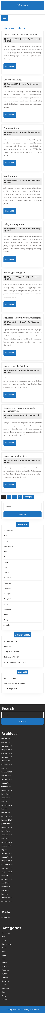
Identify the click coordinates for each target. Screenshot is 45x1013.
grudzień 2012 (6, 857)
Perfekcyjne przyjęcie (14, 272)
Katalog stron (10, 176)
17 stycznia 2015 (12, 229)
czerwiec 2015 (6, 764)
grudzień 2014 (6, 783)
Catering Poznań (9, 678)
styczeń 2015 (6, 779)
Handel (6, 551)
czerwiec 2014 (6, 798)
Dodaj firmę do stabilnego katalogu (20, 34)
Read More (10, 67)
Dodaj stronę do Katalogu (15, 366)
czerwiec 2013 (6, 835)
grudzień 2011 (6, 901)
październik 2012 (7, 864)
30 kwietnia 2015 (12, 132)
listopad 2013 (6, 820)
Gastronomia (8, 546)
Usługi (5, 620)
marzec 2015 (6, 776)
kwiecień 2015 (6, 772)
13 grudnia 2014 (12, 277)
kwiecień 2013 (6, 842)
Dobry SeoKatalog (12, 79)
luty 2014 (4, 809)
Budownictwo (8, 530)
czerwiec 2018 (6, 753)
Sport (5, 604)
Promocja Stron (11, 128)
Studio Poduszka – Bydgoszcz (14, 662)
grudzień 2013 (6, 816)
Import (5, 562)
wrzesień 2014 (6, 787)
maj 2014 (5, 801)
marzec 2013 (6, 846)
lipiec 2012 (5, 875)
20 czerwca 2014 (12, 460)
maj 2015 (5, 768)
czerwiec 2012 (6, 879)
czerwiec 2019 (6, 746)
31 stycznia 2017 (12, 39)
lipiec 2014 (5, 794)
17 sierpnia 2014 (12, 322)
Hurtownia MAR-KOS (11, 657)
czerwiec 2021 (6, 742)
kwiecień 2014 (6, 805)
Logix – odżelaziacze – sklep (14, 683)
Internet (6, 572)
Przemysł (6, 593)
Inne (5, 567)
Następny (28, 497)
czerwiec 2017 (6, 757)
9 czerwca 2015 (12, 84)
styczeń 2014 (6, 813)
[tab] (4, 18)
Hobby (5, 557)
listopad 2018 (6, 750)
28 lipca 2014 (11, 415)
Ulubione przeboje (10, 641)
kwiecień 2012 (6, 887)
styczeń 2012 (6, 898)
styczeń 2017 (6, 761)
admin (24, 39)
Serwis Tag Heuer (10, 689)
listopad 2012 (6, 861)
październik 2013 (7, 824)
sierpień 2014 (6, 790)
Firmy (5, 541)
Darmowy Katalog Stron (15, 456)
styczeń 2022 (6, 739)
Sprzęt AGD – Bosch (11, 652)
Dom (5, 536)
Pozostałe (7, 578)
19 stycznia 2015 (12, 180)
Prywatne (7, 588)
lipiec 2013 (5, 831)
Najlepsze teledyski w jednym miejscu (22, 317)
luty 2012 (4, 894)
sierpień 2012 (6, 872)
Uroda (5, 614)
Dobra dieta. (8, 646)
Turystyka (7, 609)
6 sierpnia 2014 (12, 370)
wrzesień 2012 (6, 868)
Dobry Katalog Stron (13, 224)
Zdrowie (6, 625)
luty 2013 (4, 850)
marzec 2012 (6, 890)
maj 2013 (5, 838)
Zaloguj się (5, 917)
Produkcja (7, 583)
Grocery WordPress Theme (16, 1010)
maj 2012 (5, 883)
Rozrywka (7, 599)
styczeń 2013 (6, 853)
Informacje (22, 5)
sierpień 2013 (6, 827)
